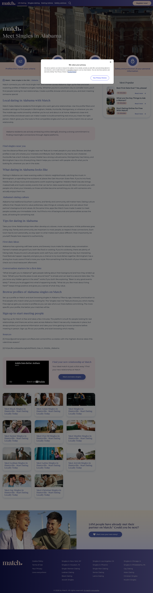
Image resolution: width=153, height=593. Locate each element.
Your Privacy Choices (100, 78)
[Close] (110, 62)
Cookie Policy (72, 71)
